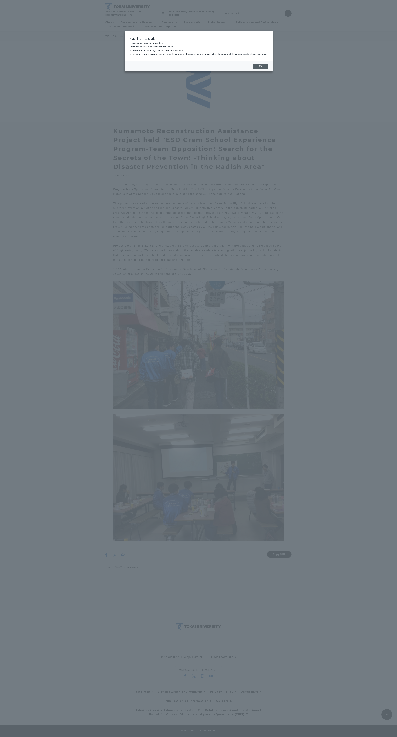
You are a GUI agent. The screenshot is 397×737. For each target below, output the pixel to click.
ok (260, 66)
